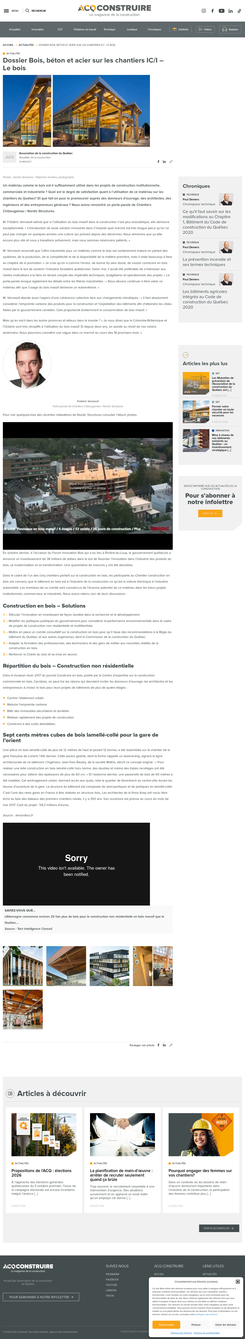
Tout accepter (166, 1324)
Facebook (112, 1279)
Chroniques (154, 29)
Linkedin (111, 1290)
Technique (109, 29)
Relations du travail (85, 29)
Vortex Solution (70, 1332)
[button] (238, 1281)
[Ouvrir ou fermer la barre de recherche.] (27, 10)
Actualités (15, 29)
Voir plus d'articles (216, 1228)
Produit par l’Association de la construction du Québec (28, 1282)
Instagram (112, 1274)
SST (60, 29)
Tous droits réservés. (39, 1332)
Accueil (159, 1274)
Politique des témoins (181, 1333)
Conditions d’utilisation (135, 1331)
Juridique (132, 29)
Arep (143, 793)
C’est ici (208, 513)
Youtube (111, 1285)
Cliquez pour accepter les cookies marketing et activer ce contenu (88, 485)
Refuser (196, 1324)
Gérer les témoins (225, 1324)
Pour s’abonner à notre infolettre (39, 1297)
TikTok (110, 1295)
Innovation (38, 29)
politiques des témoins (206, 1314)
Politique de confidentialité (207, 1333)
